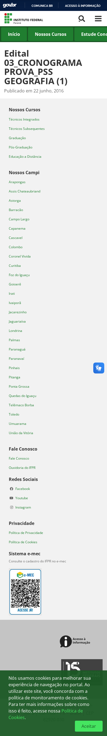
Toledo (14, 414)
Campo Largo (19, 219)
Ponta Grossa (19, 386)
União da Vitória (21, 433)
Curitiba (15, 265)
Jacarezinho (18, 312)
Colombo (15, 247)
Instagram (23, 507)
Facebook (22, 488)
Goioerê (15, 284)
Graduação (17, 138)
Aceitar (88, 726)
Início (14, 34)
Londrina (15, 330)
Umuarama (17, 423)
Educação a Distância (25, 156)
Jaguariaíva (17, 321)
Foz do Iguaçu (19, 275)
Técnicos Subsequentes (27, 128)
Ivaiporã (15, 302)
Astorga (15, 200)
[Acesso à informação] (76, 642)
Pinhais (14, 368)
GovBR (9, 5)
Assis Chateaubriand (24, 191)
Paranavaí (16, 358)
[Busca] (81, 18)
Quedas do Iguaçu (22, 395)
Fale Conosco (19, 458)
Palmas (14, 340)
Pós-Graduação (20, 147)
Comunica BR (42, 6)
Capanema (17, 228)
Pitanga (14, 377)
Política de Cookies (23, 542)
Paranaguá (17, 349)
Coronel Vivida (20, 256)
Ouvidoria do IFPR (22, 467)
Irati (12, 293)
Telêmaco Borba (21, 405)
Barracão (16, 210)
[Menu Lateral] (98, 18)
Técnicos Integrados (24, 119)
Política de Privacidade (26, 532)
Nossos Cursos (50, 34)
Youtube (21, 498)
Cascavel (15, 237)
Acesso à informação (82, 6)
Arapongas (17, 182)
